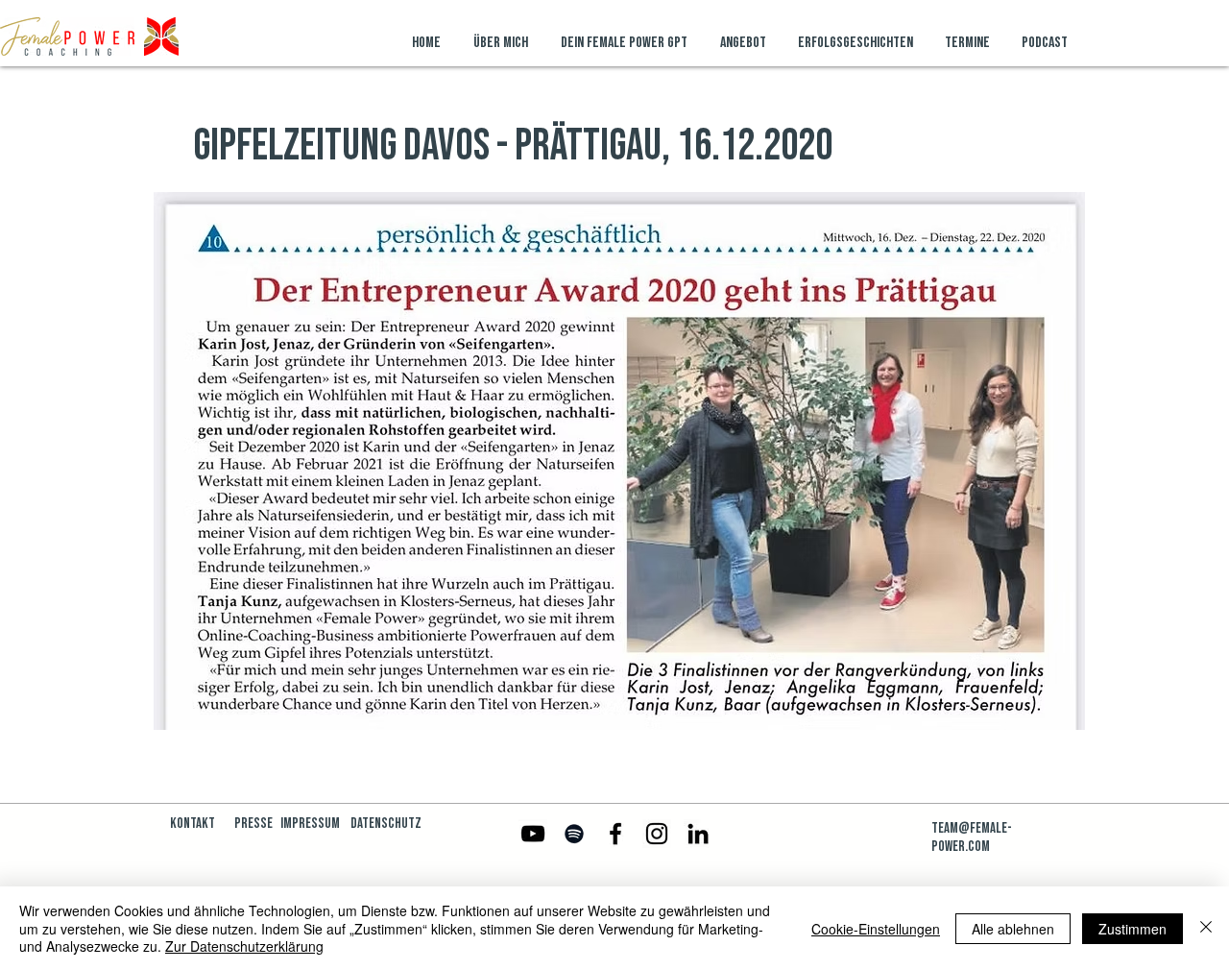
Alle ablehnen (1013, 928)
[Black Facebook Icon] (615, 833)
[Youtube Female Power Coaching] (532, 833)
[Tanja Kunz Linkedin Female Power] (698, 833)
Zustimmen (1132, 928)
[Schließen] (1205, 928)
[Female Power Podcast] (574, 833)
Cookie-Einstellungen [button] (875, 928)
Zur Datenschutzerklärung (244, 946)
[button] (744, 43)
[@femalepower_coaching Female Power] (656, 833)
